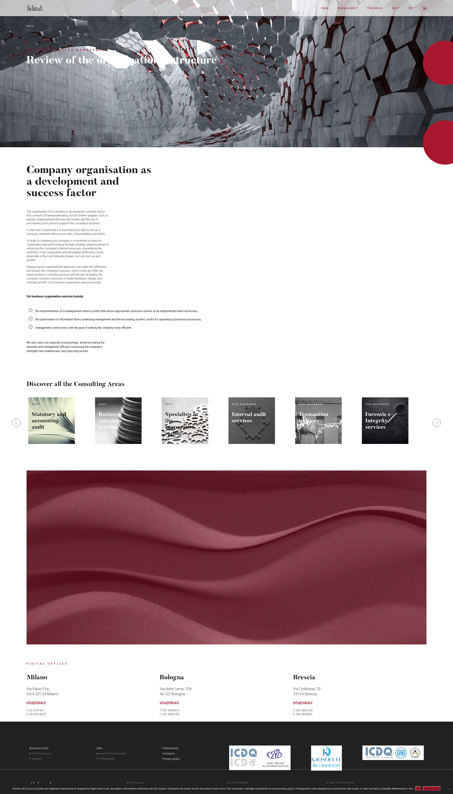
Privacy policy (171, 759)
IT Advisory (35, 758)
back (30, 26)
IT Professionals (105, 758)
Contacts (168, 753)
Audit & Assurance (40, 753)
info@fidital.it (36, 702)
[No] (448, 789)
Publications (375, 8)
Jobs (394, 8)
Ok (418, 788)
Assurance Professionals (111, 753)
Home (325, 8)
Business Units (346, 8)
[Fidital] (35, 8)
